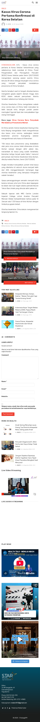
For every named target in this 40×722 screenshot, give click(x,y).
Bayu (19, 328)
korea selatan (32, 223)
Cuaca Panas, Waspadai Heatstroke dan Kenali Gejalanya (24, 323)
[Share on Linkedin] (17, 30)
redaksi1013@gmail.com (19, 703)
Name (4, 381)
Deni (9, 24)
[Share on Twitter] (6, 30)
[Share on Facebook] (3, 30)
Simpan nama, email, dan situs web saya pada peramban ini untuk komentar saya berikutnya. (19, 407)
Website (5, 396)
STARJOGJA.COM (8, 65)
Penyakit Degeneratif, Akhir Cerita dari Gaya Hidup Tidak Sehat (26, 444)
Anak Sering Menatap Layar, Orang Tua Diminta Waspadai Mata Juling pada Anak (26, 427)
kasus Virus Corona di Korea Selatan (15, 223)
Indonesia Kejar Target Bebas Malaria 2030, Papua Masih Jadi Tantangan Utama (26, 310)
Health (4, 8)
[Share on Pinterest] (13, 30)
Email (4, 389)
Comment (5, 355)
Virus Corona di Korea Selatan (20, 226)
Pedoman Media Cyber (19, 708)
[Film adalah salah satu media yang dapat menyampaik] (20, 601)
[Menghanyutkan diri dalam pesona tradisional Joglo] (20, 639)
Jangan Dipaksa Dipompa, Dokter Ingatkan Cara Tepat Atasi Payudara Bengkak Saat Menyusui (26, 459)
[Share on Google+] (10, 30)
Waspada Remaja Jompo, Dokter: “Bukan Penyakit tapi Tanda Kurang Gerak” (26, 296)
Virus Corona (6, 226)
